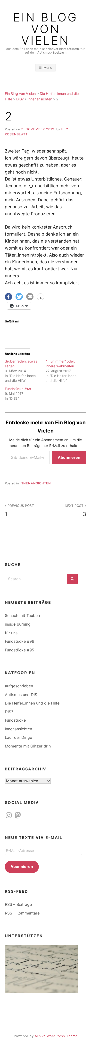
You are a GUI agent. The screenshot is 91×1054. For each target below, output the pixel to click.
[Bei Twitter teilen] (19, 296)
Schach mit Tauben (22, 615)
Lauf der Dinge (18, 737)
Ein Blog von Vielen (45, 29)
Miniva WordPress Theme (56, 1036)
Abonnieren (69, 457)
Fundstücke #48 (18, 389)
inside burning (18, 624)
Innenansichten (35, 483)
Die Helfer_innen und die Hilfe (32, 703)
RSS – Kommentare (22, 913)
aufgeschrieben (19, 686)
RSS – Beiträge (18, 904)
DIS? (9, 711)
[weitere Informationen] (40, 297)
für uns (11, 632)
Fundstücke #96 (19, 641)
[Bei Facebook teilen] (8, 296)
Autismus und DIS (21, 694)
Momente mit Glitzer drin (28, 746)
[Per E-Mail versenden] (29, 296)
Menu (47, 67)
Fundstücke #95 (19, 650)
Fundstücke (15, 720)
